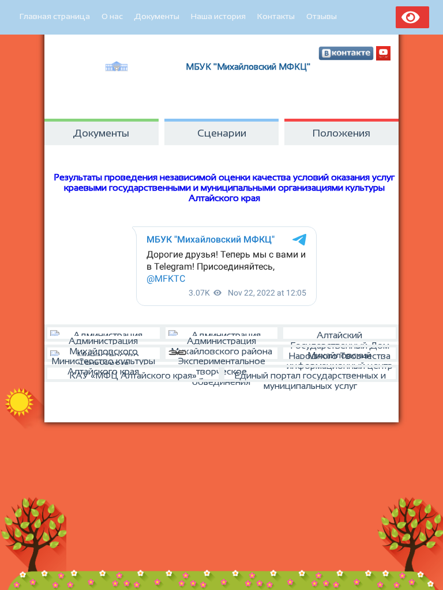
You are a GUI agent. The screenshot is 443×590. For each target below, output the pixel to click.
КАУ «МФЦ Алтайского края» (133, 375)
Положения (341, 133)
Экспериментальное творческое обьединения (221, 359)
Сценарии (221, 133)
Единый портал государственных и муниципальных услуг (310, 376)
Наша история (218, 16)
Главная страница (55, 16)
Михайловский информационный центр (340, 356)
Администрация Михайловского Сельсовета (103, 339)
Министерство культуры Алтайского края (103, 359)
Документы (156, 16)
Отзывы (321, 16)
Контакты (276, 16)
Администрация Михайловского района (221, 339)
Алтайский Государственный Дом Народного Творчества (339, 336)
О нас (112, 16)
